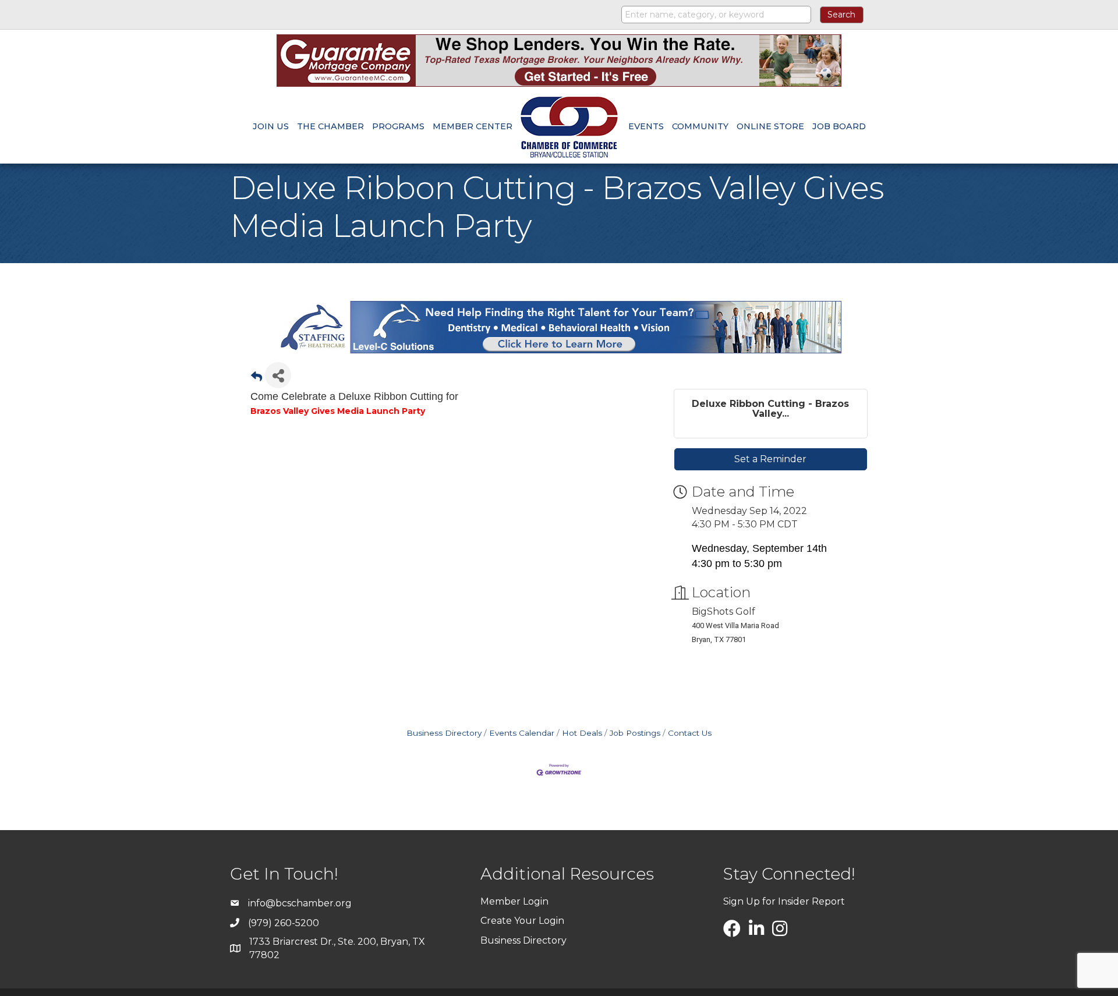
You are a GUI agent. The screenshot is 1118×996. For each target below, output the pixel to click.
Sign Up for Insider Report (784, 901)
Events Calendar (521, 733)
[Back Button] (256, 378)
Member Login (514, 901)
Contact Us (690, 733)
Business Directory (444, 733)
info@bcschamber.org (300, 903)
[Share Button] (278, 375)
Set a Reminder (770, 459)
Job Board (839, 126)
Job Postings (635, 733)
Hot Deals (582, 733)
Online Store (770, 126)
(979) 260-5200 (283, 922)
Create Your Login (522, 920)
